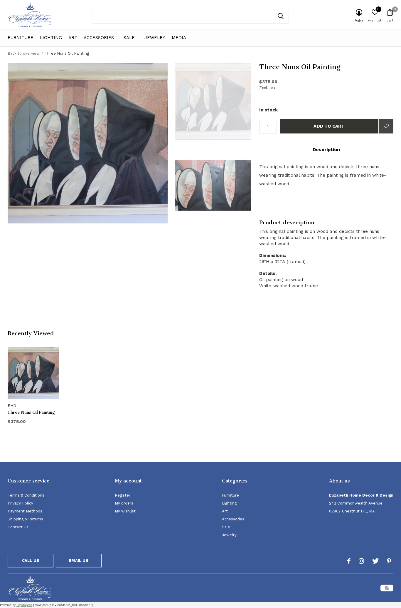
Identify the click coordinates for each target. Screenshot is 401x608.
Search (280, 16)
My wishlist (125, 511)
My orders (124, 503)
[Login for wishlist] (386, 126)
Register (122, 495)
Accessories (99, 37)
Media (179, 37)
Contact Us (18, 527)
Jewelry (154, 37)
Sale (129, 37)
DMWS (229, 589)
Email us (78, 560)
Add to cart (329, 126)
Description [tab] (326, 149)
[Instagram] (361, 560)
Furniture (20, 37)
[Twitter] (375, 560)
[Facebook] (349, 560)
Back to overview (24, 53)
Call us (30, 560)
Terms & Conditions (26, 495)
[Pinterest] (389, 560)
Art (72, 37)
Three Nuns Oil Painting (31, 412)
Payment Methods (25, 511)
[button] (217, 101)
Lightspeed (24, 605)
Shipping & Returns (25, 519)
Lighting (51, 37)
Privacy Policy (20, 503)
